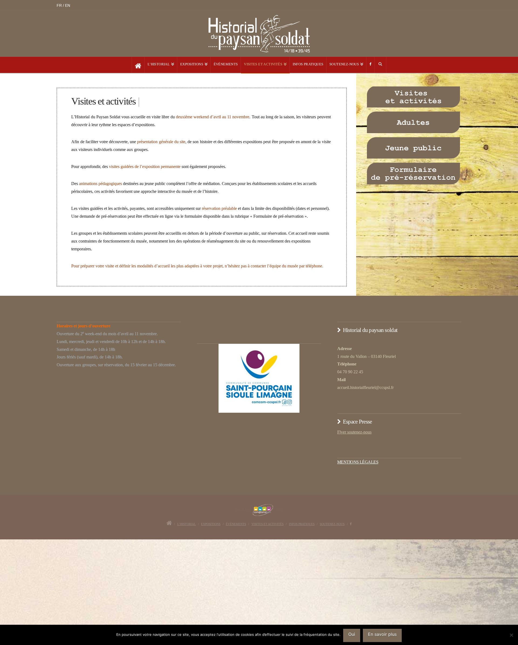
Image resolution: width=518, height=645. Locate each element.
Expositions (210, 524)
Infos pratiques (302, 524)
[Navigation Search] (380, 65)
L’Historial (186, 524)
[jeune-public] (413, 148)
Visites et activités (267, 524)
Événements (236, 524)
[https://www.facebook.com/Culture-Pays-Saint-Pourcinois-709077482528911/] (370, 65)
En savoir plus (382, 634)
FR (60, 5)
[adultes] (413, 122)
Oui (351, 634)
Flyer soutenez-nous (354, 432)
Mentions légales (357, 462)
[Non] (511, 635)
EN (67, 5)
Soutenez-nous (332, 524)
